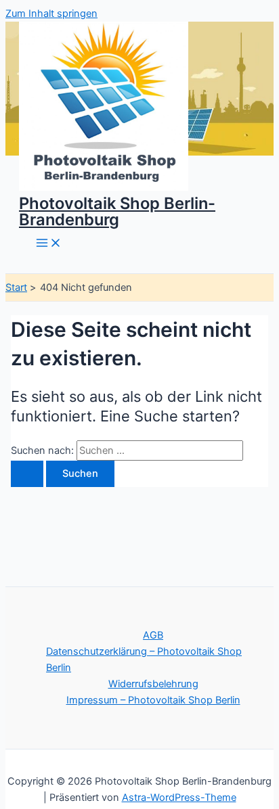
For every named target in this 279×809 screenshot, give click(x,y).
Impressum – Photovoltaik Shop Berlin (153, 700)
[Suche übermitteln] (27, 474)
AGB (153, 635)
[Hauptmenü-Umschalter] (49, 244)
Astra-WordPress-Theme (179, 797)
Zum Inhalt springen (51, 13)
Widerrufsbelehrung (153, 684)
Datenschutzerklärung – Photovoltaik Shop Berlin (144, 659)
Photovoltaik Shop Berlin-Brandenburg (117, 211)
